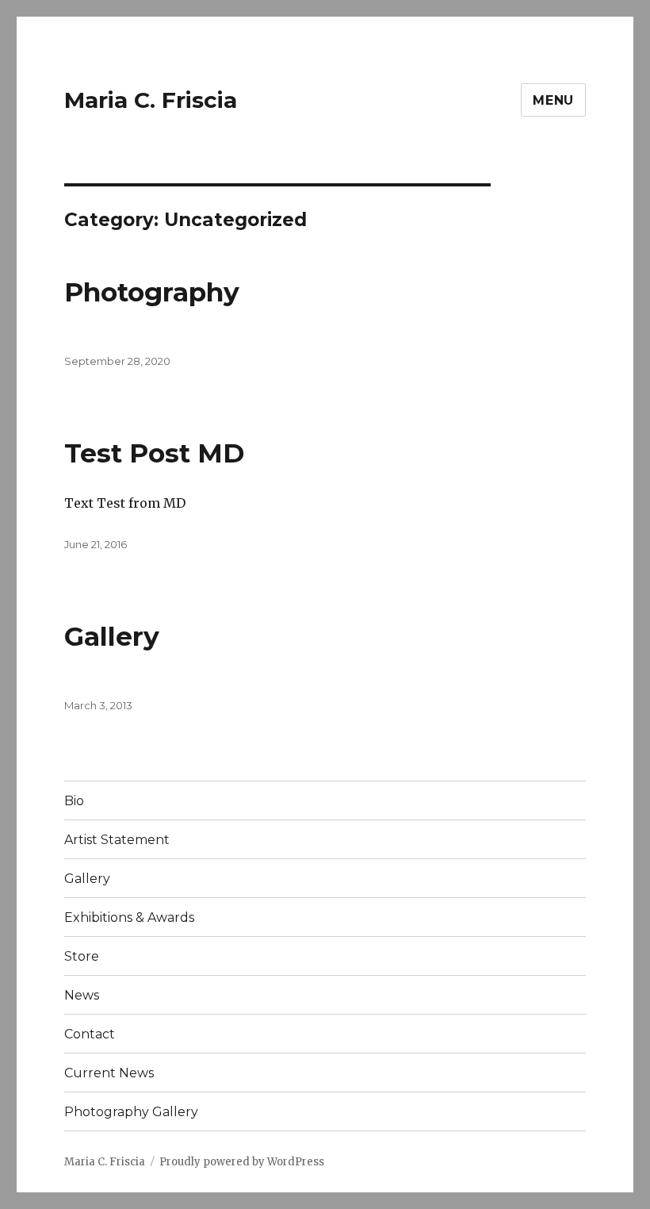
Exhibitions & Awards (129, 917)
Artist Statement (117, 839)
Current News (109, 1072)
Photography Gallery (131, 1111)
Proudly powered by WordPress (241, 1162)
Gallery (111, 636)
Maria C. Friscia (150, 99)
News (81, 995)
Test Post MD (154, 453)
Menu (553, 100)
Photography (151, 292)
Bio (74, 800)
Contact (89, 1034)
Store (81, 956)
